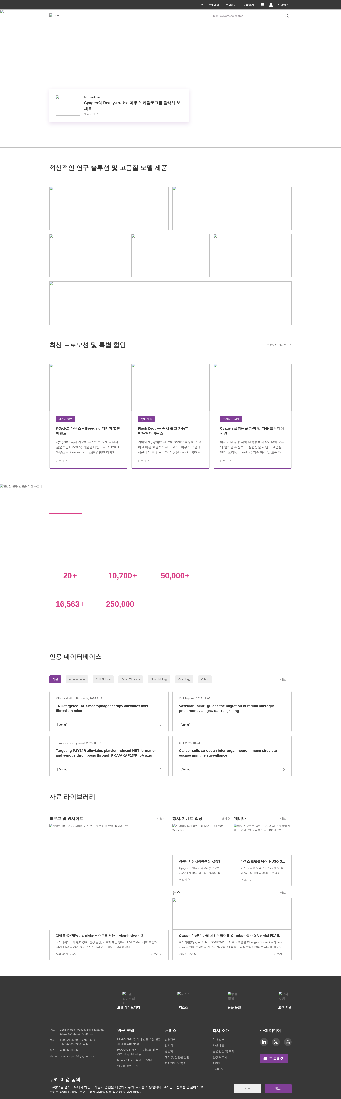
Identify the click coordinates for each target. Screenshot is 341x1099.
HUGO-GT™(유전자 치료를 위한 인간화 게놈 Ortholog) (139, 1052)
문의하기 (231, 4)
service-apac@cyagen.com (77, 1056)
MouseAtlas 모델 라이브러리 (135, 1060)
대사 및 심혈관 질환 (177, 1057)
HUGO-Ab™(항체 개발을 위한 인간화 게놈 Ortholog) (139, 1041)
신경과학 (170, 1039)
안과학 (169, 1045)
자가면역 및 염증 (175, 1063)
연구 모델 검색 (210, 4)
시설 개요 (218, 1045)
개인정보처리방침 (96, 1091)
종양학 (169, 1051)
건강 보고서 (220, 1057)
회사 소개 (218, 1039)
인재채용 (218, 1069)
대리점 (217, 1063)
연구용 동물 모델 (127, 1065)
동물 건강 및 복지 (223, 1051)
